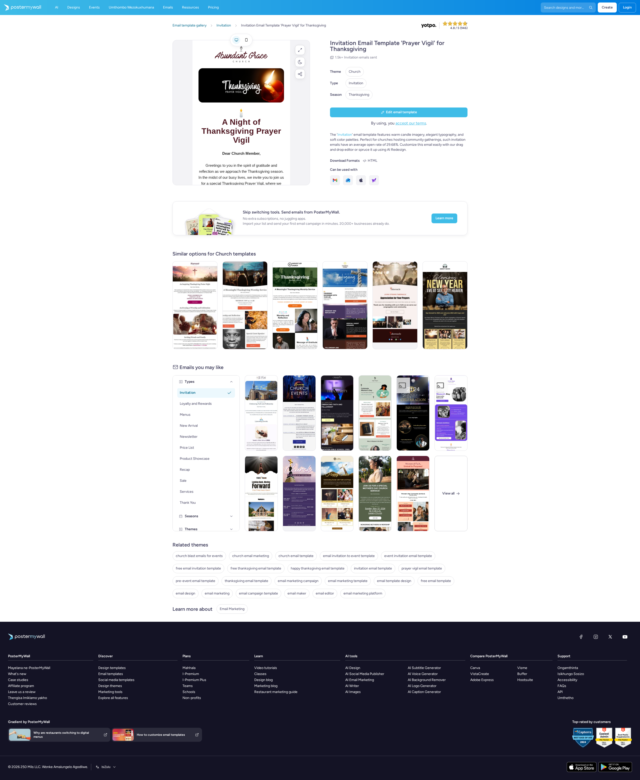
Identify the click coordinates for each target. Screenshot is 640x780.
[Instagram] (596, 637)
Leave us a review (22, 692)
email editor (325, 593)
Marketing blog (266, 686)
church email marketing (250, 556)
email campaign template (258, 593)
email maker (297, 593)
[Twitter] (610, 637)
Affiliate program (21, 686)
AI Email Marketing (359, 680)
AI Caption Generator (424, 692)
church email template (296, 556)
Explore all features (113, 698)
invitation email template (373, 568)
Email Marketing (232, 609)
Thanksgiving (359, 94)
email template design (394, 581)
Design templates (112, 668)
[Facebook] (581, 637)
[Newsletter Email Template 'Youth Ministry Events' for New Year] (261, 493)
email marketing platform (363, 593)
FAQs (562, 686)
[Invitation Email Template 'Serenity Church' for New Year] (445, 305)
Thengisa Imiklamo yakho (27, 698)
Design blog (263, 680)
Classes (260, 674)
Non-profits (191, 698)
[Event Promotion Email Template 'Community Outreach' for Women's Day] (451, 413)
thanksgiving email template (246, 581)
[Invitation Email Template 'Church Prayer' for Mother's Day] (375, 493)
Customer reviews (22, 704)
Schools (188, 692)
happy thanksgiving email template (317, 568)
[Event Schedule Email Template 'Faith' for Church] (299, 493)
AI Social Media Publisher (364, 674)
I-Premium (190, 674)
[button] (300, 50)
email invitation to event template (349, 556)
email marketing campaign (298, 581)
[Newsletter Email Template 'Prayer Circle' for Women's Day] (375, 413)
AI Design (352, 668)
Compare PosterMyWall (489, 656)
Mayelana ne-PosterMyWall (29, 668)
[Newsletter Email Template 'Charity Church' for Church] (337, 413)
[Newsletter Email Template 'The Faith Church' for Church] (261, 413)
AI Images (353, 692)
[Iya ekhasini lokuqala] (20, 7)
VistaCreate (479, 674)
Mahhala (189, 668)
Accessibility (567, 680)
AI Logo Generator (422, 686)
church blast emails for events (199, 556)
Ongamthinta (568, 668)
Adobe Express (482, 680)
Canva (475, 668)
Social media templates (116, 680)
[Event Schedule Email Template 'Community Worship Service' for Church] (299, 413)
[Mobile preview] (246, 40)
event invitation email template (408, 556)
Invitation (356, 83)
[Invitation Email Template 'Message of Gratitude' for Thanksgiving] (295, 305)
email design (185, 593)
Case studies (18, 680)
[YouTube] (625, 637)
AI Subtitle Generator (424, 668)
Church (354, 72)
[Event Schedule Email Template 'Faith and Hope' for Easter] (337, 493)
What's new (17, 674)
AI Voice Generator (423, 674)
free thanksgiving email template (255, 568)
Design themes (110, 686)
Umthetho (566, 698)
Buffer (522, 674)
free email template (436, 581)
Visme (522, 668)
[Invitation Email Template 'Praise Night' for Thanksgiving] (195, 305)
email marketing (217, 593)
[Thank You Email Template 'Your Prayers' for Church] (395, 305)
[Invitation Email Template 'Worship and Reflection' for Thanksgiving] (345, 305)
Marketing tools (110, 692)
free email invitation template (198, 568)
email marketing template (348, 581)
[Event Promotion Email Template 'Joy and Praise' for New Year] (413, 413)
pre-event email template (195, 581)
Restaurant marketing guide (276, 692)
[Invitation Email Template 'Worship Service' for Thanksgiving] (245, 305)
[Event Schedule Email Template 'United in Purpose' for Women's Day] (413, 493)
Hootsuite (525, 680)
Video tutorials (265, 668)
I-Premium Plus (194, 680)
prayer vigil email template (422, 568)
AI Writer (352, 686)
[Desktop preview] (236, 40)
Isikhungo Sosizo (571, 674)
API (560, 692)
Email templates (110, 674)
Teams (187, 686)
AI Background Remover (427, 680)
